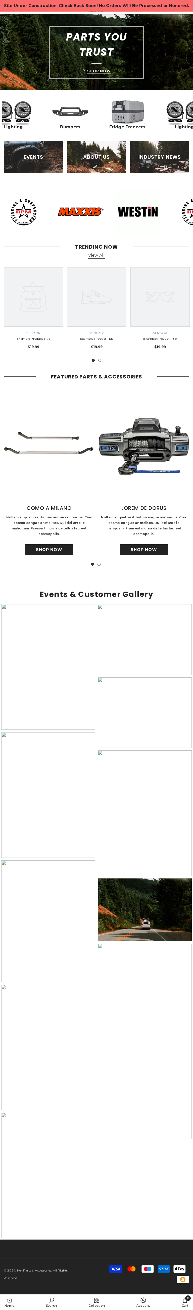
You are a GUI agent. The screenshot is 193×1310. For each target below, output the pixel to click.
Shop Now (99, 71)
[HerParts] (72, 212)
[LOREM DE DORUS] (144, 445)
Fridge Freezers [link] (134, 127)
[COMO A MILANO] (49, 445)
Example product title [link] (33, 338)
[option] (33, 310)
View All (96, 255)
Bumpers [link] (77, 127)
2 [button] (99, 360)
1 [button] (93, 360)
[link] (76, 112)
